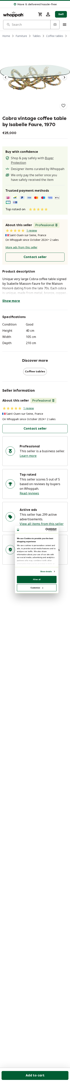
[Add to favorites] (63, 105)
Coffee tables (54, 36)
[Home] (18, 14)
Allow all (37, 579)
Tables (36, 36)
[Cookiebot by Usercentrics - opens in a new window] (46, 529)
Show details (46, 571)
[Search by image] (54, 24)
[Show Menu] (64, 24)
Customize (35, 587)
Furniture (21, 36)
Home (6, 36)
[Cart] (40, 14)
